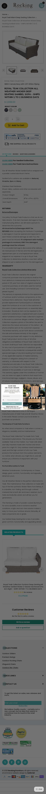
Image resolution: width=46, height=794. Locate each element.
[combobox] (4, 399)
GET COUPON (12, 403)
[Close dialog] (43, 385)
